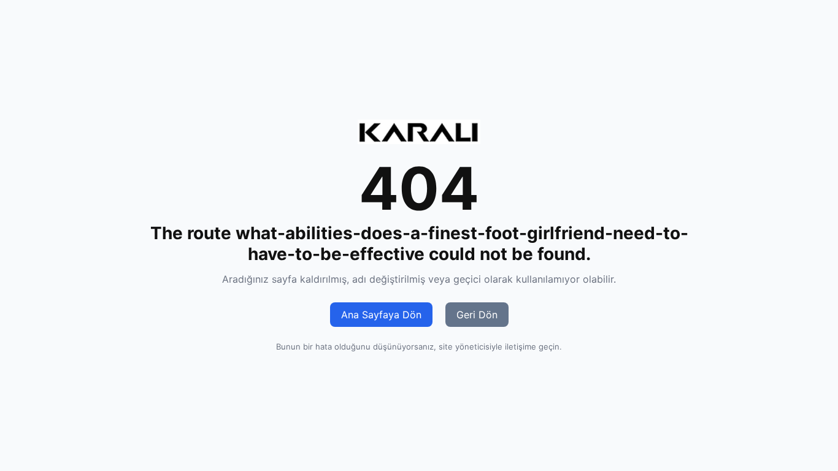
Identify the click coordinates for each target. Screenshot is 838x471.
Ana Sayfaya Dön (381, 314)
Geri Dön (477, 314)
